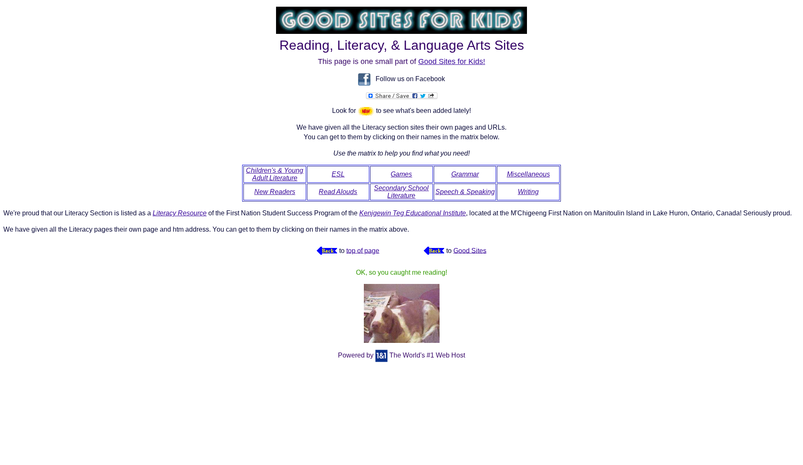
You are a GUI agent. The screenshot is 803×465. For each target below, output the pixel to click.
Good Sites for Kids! (451, 61)
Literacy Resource (180, 213)
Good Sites (469, 250)
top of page (362, 250)
